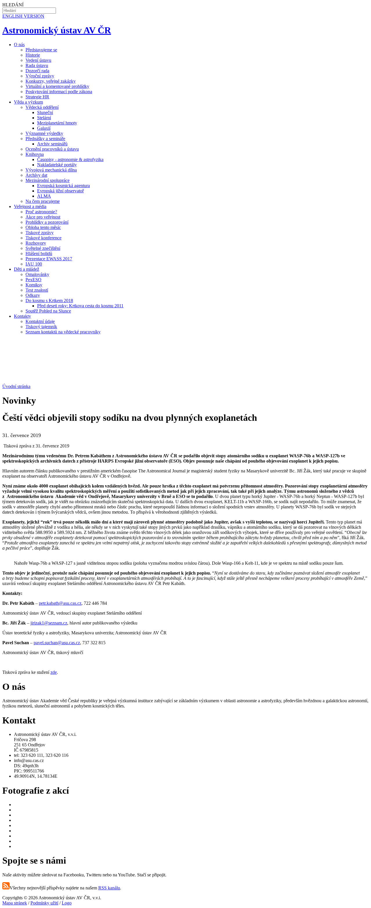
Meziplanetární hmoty (57, 122)
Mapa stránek (14, 902)
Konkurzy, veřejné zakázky (51, 81)
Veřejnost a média (30, 206)
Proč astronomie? (41, 211)
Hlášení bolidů (39, 253)
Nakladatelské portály (57, 164)
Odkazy (33, 295)
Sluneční (45, 112)
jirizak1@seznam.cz (48, 622)
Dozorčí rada (37, 70)
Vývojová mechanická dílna (51, 169)
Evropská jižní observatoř (60, 190)
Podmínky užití (44, 902)
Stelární (44, 117)
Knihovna (35, 154)
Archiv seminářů (52, 143)
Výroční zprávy (40, 75)
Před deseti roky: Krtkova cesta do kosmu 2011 (80, 305)
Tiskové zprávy (40, 232)
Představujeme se (41, 49)
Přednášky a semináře (45, 138)
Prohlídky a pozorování (47, 222)
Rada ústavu (37, 65)
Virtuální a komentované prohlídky (57, 86)
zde (53, 672)
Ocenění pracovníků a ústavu (52, 149)
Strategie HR (37, 96)
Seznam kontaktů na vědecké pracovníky (63, 331)
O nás (19, 44)
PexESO (33, 279)
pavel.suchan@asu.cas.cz (57, 642)
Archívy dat (36, 175)
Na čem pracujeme (43, 201)
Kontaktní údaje (40, 321)
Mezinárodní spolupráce (48, 180)
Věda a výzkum (28, 102)
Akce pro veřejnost (43, 216)
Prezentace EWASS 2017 (49, 258)
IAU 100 (34, 263)
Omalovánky (37, 274)
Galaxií (43, 128)
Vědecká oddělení (42, 107)
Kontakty (22, 316)
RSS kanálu (109, 887)
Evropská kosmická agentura (63, 185)
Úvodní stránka (16, 386)
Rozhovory (36, 243)
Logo (67, 902)
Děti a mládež (26, 269)
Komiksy (34, 284)
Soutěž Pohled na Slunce (48, 310)
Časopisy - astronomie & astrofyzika (70, 159)
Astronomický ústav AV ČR (56, 30)
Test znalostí (37, 290)
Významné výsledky (44, 133)
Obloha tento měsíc (43, 227)
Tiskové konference (43, 237)
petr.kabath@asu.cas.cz (60, 603)
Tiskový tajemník (41, 326)
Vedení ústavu (38, 60)
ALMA (44, 196)
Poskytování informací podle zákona (59, 91)
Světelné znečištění (43, 248)
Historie (33, 55)
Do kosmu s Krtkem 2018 (49, 300)
